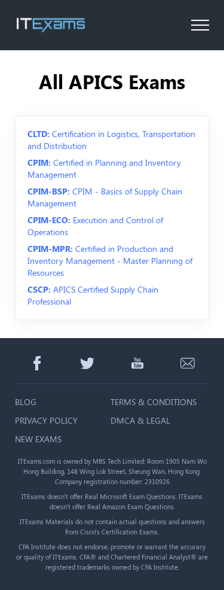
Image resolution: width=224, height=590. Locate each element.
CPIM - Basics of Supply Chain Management (104, 197)
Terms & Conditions (154, 401)
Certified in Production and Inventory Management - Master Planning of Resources (109, 260)
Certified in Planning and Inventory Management (104, 168)
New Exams (38, 439)
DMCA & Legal (140, 420)
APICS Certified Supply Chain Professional (92, 295)
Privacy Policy (46, 420)
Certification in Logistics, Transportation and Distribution (111, 139)
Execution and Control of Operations (95, 226)
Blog (25, 401)
